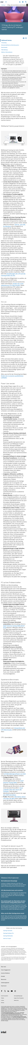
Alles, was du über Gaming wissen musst (12, 913)
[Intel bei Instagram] (15, 991)
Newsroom (3, 979)
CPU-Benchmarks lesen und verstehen (12, 890)
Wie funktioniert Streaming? (9, 881)
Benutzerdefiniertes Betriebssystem (10, 45)
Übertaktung (4, 49)
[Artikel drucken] (23, 38)
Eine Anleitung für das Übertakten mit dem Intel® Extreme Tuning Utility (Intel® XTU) (13, 901)
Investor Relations (5, 973)
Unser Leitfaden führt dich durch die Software (13, 789)
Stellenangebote (5, 982)
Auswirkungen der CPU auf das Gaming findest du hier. (13, 274)
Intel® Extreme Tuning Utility (13, 781)
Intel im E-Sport (7, 938)
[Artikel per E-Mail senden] (26, 38)
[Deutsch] (23, 2)
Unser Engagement (5, 970)
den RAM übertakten (9, 795)
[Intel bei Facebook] (1, 991)
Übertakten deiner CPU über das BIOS (14, 797)
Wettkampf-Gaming (6, 40)
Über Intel (3, 966)
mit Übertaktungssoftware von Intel (15, 774)
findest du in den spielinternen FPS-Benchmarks (12, 284)
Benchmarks (4, 47)
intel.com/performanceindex (8, 1012)
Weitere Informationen (6, 52)
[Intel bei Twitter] (5, 991)
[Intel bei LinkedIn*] (8, 991)
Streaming (3, 42)
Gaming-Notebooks (8, 936)
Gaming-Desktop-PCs (8, 933)
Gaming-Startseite (7, 930)
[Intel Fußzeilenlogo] (3, 1032)
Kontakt (3, 976)
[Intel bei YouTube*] (12, 991)
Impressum (3, 986)
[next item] (27, 5)
